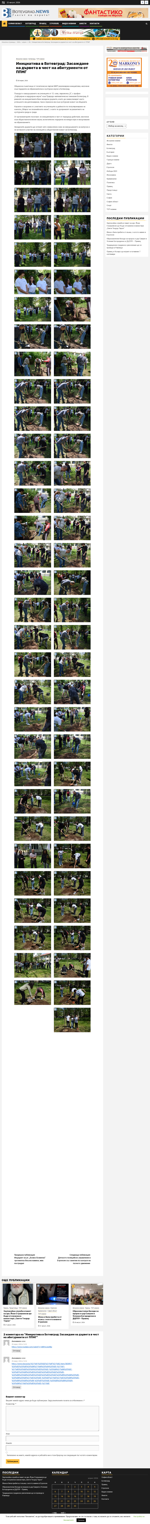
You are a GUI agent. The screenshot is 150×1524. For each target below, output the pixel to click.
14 (62, 1496)
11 (88, 1491)
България (110, 152)
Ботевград (30, 24)
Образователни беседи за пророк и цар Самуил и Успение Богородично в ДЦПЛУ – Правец (86, 1315)
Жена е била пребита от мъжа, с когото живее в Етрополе (50, 1319)
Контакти (94, 24)
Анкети (82, 24)
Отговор (16, 1351)
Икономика (111, 175)
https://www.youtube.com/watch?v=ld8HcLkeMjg (32, 1347)
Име (8, 1434)
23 (75, 1501)
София (109, 198)
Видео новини (69, 24)
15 (68, 1496)
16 (75, 1496)
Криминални (42, 1311)
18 (88, 1496)
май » (63, 1513)
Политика (110, 183)
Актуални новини (22, 59)
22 (68, 1501)
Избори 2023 (112, 171)
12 (95, 1491)
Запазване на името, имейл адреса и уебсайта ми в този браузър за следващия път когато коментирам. (52, 1455)
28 (62, 1506)
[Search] (146, 23)
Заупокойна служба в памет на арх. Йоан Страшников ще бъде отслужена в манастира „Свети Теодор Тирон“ (18, 1316)
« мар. (54, 1513)
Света (109, 194)
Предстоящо (13, 1308)
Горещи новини (113, 160)
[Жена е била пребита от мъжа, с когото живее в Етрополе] (52, 1294)
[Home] (4, 23)
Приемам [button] (81, 1520)
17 (82, 1496)
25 (88, 1501)
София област (15, 24)
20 (55, 1501)
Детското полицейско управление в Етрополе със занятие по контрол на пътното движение (74, 1259)
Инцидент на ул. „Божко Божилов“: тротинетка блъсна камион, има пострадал (30, 1259)
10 (82, 1491)
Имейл (9, 1443)
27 (55, 1506)
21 (62, 1501)
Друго (109, 164)
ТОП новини (40, 59)
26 (95, 1501)
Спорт (109, 205)
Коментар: (11, 1404)
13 (55, 1496)
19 (95, 1496)
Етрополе (54, 24)
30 (75, 1506)
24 (82, 1501)
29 (68, 1506)
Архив (111, 122)
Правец (42, 24)
